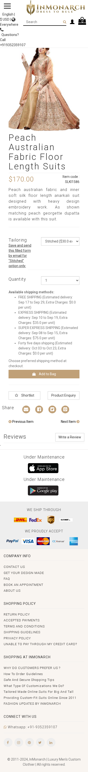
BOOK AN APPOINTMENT (23, 585)
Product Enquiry (63, 395)
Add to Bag (47, 374)
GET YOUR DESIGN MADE (24, 573)
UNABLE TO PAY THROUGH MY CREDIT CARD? (40, 644)
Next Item (69, 422)
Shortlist (27, 395)
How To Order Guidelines (23, 674)
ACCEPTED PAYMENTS (22, 620)
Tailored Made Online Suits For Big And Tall (39, 692)
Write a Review (69, 437)
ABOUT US (12, 590)
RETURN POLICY (17, 614)
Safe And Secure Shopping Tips (29, 680)
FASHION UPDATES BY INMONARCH (32, 703)
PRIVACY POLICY (17, 638)
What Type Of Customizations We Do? (34, 686)
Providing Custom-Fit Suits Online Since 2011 (40, 698)
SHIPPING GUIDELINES (22, 632)
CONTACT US (14, 567)
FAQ (7, 579)
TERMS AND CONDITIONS (24, 626)
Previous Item (22, 422)
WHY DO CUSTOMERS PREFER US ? (32, 668)
